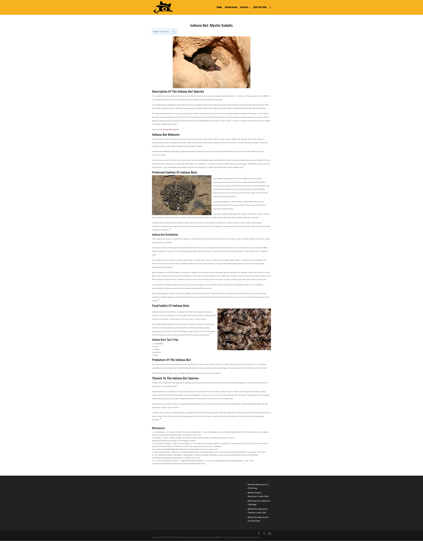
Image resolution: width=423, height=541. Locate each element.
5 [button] (210, 334)
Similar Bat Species (171, 129)
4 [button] (159, 299)
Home (219, 8)
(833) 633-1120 (260, 8)
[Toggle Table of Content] (172, 32)
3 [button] (170, 228)
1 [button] (178, 123)
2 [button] (244, 166)
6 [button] (160, 418)
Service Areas (231, 8)
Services (244, 8)
